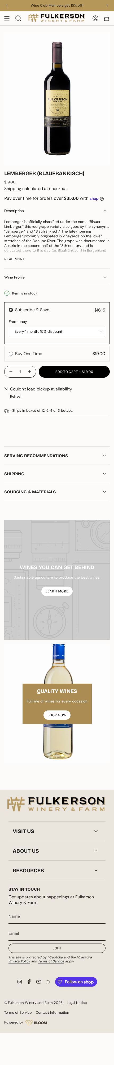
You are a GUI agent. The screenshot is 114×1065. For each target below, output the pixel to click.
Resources (28, 870)
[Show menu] (7, 18)
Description (14, 210)
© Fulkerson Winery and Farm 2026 (33, 1002)
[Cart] (106, 18)
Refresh (16, 396)
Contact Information (52, 1012)
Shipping (12, 188)
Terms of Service (51, 961)
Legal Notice (77, 1002)
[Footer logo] (57, 805)
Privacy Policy (19, 961)
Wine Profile (14, 277)
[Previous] (6, 5)
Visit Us (23, 831)
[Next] (107, 5)
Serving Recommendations (36, 455)
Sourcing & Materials (30, 491)
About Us (26, 851)
